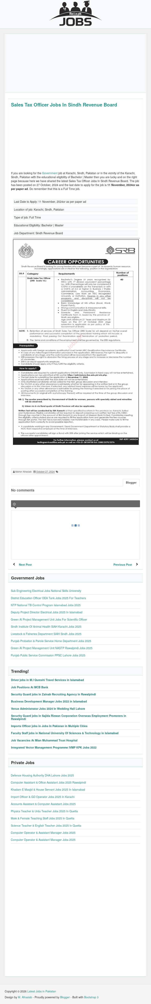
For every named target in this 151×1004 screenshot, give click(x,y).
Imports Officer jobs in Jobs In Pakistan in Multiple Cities (49, 726)
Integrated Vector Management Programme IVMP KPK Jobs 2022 (54, 747)
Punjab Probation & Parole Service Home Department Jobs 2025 (51, 641)
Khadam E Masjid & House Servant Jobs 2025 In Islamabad (48, 789)
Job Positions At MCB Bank (29, 687)
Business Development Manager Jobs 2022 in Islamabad (49, 701)
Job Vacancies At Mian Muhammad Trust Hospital (44, 740)
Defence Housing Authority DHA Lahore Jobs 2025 (42, 775)
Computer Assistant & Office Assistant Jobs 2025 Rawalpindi (48, 782)
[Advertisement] (75, 63)
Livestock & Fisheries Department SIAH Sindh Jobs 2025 (46, 634)
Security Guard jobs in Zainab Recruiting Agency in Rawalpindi (53, 694)
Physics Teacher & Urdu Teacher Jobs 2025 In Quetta (44, 811)
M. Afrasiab (25, 997)
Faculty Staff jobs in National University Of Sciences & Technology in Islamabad (65, 733)
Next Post (25, 564)
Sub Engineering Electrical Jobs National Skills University (46, 591)
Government (50, 173)
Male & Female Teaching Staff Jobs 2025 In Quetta (42, 818)
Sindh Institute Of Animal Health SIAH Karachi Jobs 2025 (46, 626)
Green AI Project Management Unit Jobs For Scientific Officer (49, 619)
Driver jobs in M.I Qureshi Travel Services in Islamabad (47, 680)
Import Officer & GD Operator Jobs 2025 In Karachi (43, 797)
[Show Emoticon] (14, 504)
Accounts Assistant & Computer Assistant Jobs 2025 (43, 804)
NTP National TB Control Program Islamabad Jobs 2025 (46, 605)
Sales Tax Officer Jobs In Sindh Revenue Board (64, 104)
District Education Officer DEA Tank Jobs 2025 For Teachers (48, 598)
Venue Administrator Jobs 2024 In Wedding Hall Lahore (48, 709)
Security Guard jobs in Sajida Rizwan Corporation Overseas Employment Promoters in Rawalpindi (68, 717)
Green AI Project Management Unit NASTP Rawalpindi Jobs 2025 (51, 648)
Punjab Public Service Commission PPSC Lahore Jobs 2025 (48, 655)
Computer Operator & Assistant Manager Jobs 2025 (43, 833)
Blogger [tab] (131, 482)
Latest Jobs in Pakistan (41, 991)
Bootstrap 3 (91, 997)
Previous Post (122, 564)
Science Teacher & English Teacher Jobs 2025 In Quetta (46, 825)
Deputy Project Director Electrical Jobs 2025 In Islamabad (46, 612)
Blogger (65, 997)
